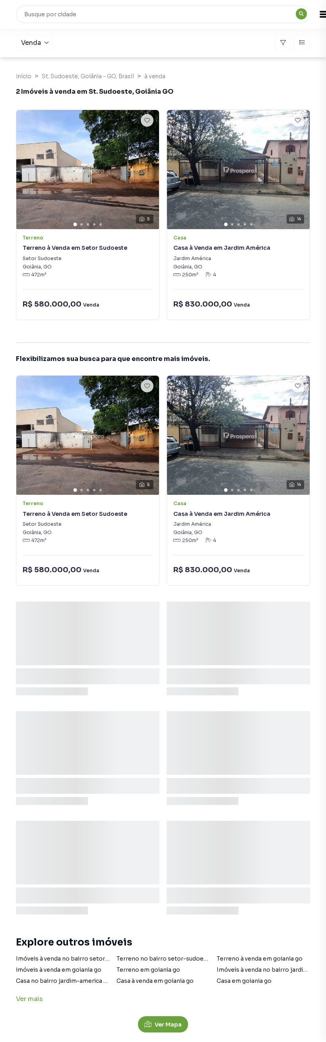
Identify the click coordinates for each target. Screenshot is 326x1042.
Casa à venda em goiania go (155, 980)
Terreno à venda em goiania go (260, 958)
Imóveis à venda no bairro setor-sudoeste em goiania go (95, 958)
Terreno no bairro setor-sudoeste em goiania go (185, 958)
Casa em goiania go (244, 980)
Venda (31, 43)
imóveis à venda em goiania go (58, 969)
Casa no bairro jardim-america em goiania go (79, 980)
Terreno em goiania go (148, 969)
